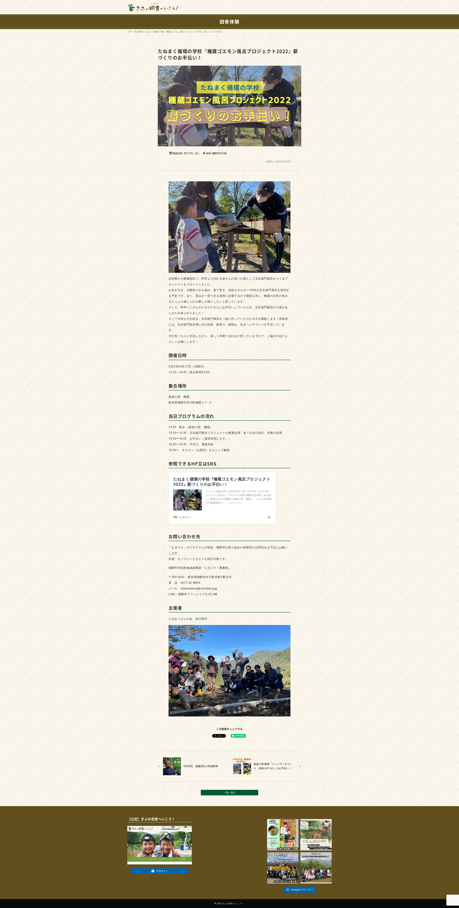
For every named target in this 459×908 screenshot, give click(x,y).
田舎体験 (138, 31)
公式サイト (162, 871)
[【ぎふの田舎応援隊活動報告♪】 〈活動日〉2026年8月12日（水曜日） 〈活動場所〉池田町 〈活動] (316, 868)
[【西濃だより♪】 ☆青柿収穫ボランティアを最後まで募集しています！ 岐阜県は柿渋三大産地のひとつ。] (283, 868)
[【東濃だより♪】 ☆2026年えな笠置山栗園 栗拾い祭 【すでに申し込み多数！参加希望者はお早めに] (316, 834)
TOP (129, 31)
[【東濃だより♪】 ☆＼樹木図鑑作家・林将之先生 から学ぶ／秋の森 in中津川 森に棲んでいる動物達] (283, 834)
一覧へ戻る (229, 792)
